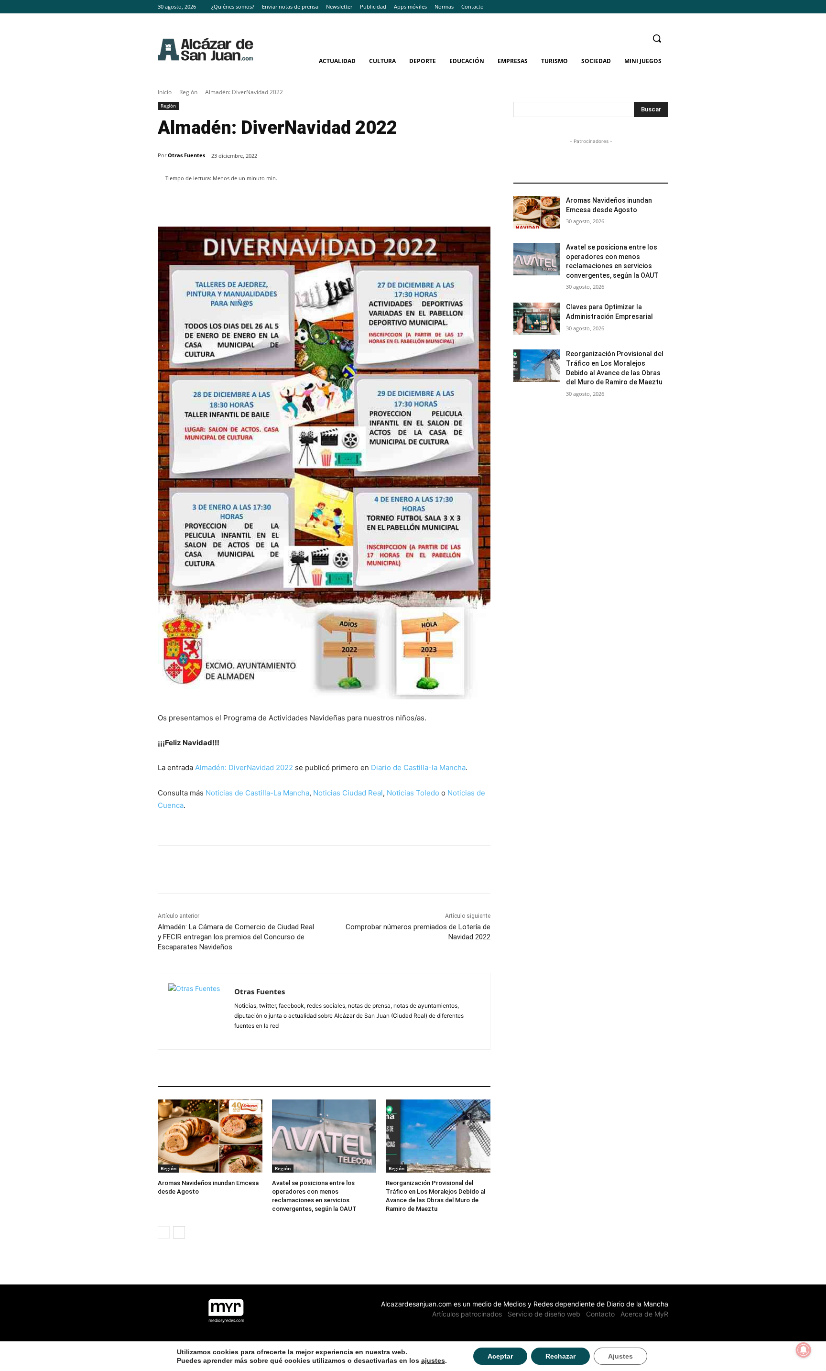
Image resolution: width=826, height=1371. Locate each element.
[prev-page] (164, 1232)
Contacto (600, 1314)
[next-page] (179, 1232)
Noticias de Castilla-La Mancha (257, 792)
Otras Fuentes (186, 155)
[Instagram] (649, 6)
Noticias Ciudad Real (348, 792)
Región (188, 92)
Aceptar (500, 1356)
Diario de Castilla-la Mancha (418, 767)
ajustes (433, 1360)
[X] (662, 6)
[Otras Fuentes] (196, 1011)
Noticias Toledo (413, 792)
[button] (656, 38)
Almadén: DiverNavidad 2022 (244, 767)
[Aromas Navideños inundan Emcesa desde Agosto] (210, 1136)
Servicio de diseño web (544, 1314)
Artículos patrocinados (467, 1314)
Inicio (165, 92)
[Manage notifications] (803, 1350)
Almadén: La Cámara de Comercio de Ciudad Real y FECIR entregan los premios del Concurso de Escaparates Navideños (236, 937)
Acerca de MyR (644, 1314)
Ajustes (620, 1356)
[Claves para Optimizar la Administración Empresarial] (536, 319)
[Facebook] (636, 6)
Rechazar (560, 1356)
